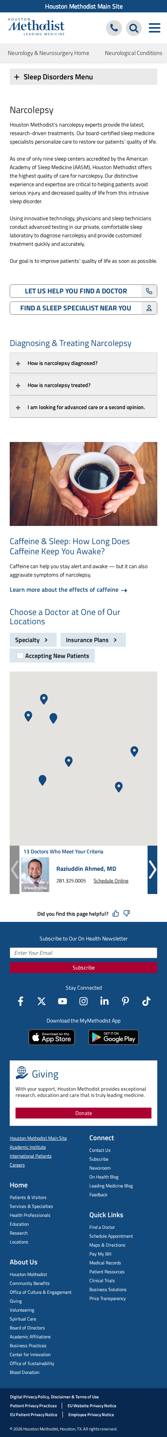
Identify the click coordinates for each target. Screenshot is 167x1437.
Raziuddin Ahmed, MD (86, 868)
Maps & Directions (107, 1245)
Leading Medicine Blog (111, 1185)
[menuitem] (83, 6)
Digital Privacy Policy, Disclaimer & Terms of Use (54, 1397)
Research (19, 1233)
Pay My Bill (100, 1253)
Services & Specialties (31, 1206)
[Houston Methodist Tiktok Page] (146, 1001)
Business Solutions (108, 1289)
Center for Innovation (30, 1354)
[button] (44, 699)
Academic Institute (28, 1147)
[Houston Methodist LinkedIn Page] (104, 1001)
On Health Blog (103, 1176)
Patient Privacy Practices (33, 1406)
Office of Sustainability (32, 1363)
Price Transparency (107, 1298)
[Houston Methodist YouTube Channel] (62, 1001)
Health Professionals (30, 1215)
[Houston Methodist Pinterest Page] (125, 1001)
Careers (17, 1164)
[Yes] (115, 913)
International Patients (31, 1156)
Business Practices (28, 1345)
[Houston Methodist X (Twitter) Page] (41, 1001)
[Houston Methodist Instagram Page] (83, 1001)
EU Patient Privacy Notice (33, 1414)
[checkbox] (52, 656)
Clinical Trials (102, 1280)
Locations (19, 1241)
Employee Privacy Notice (91, 1414)
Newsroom (100, 1168)
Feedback (98, 1194)
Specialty (28, 639)
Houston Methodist (28, 1274)
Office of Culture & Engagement (40, 1292)
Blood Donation (24, 1372)
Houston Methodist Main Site (84, 6)
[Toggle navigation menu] (154, 28)
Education (19, 1224)
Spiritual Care (23, 1318)
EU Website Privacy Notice (92, 1406)
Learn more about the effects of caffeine (65, 589)
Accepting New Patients (57, 655)
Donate (83, 1113)
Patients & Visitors (28, 1197)
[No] (126, 913)
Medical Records (105, 1262)
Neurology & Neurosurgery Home (48, 52)
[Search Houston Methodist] (134, 28)
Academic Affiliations (30, 1336)
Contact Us (100, 1150)
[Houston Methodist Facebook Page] (20, 1001)
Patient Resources (107, 1271)
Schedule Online (111, 880)
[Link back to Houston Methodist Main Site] (36, 27)
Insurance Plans (88, 639)
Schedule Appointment (111, 1236)
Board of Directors (27, 1327)
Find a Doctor (102, 1227)
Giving (16, 1301)
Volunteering (22, 1310)
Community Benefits (30, 1283)
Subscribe (84, 967)
